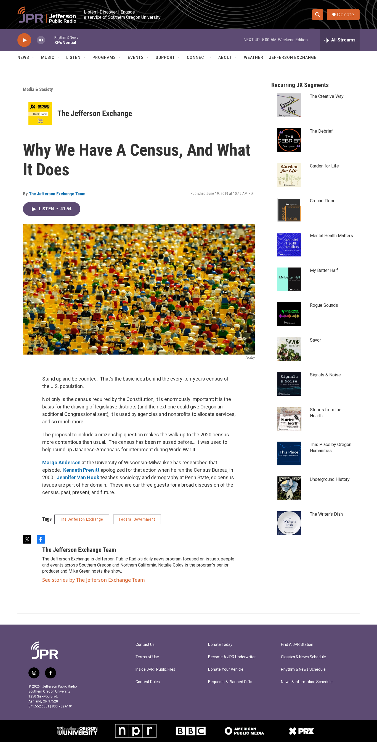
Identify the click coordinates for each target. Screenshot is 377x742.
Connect (196, 57)
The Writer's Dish (326, 514)
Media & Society (38, 89)
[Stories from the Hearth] (289, 419)
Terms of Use (147, 657)
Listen (73, 57)
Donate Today (220, 645)
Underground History (330, 479)
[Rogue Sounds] (289, 314)
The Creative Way (327, 96)
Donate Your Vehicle (225, 669)
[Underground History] (289, 488)
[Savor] (289, 349)
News (23, 57)
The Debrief (321, 131)
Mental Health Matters (331, 235)
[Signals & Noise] (289, 384)
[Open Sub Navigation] (33, 57)
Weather (253, 57)
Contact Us (145, 645)
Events (136, 57)
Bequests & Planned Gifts (230, 682)
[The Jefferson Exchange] (40, 113)
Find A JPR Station (297, 645)
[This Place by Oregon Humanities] (289, 453)
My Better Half (324, 270)
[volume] (41, 40)
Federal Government (137, 519)
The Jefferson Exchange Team (57, 193)
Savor (315, 340)
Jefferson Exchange (293, 57)
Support (165, 57)
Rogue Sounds (324, 305)
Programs (104, 57)
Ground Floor (322, 200)
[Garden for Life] (289, 175)
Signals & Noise (325, 374)
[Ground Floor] (289, 210)
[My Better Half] (289, 279)
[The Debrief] (289, 140)
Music (47, 57)
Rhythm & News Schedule (303, 669)
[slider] (50, 40)
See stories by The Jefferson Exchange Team (93, 579)
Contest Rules (148, 682)
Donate (345, 14)
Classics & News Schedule (303, 657)
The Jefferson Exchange (94, 113)
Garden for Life (324, 166)
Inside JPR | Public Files (155, 669)
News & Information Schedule (307, 682)
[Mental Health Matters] (289, 244)
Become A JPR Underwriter (232, 657)
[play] (24, 40)
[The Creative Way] (289, 105)
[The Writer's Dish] (289, 523)
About (225, 57)
